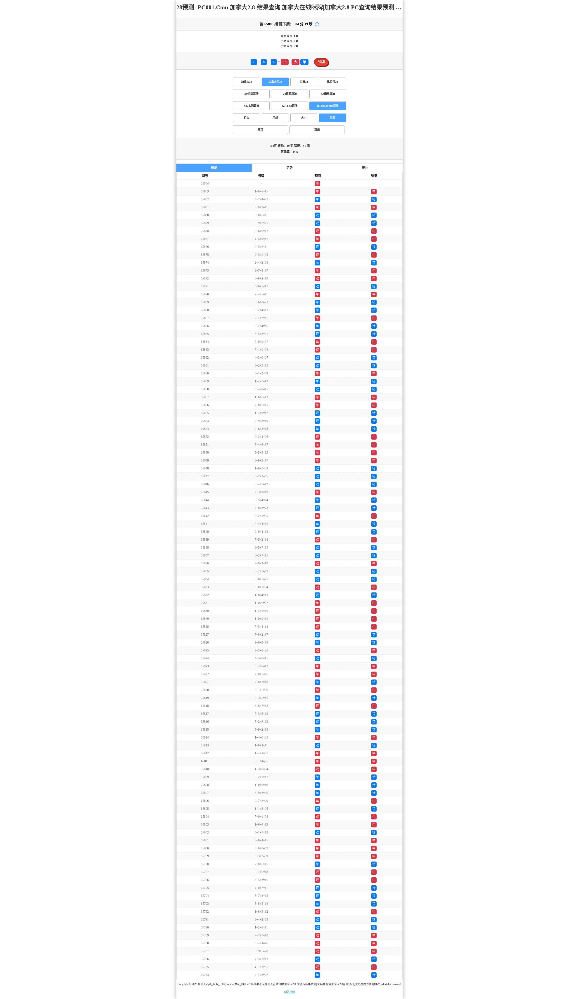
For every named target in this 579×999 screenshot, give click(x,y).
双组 (317, 129)
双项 (260, 129)
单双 (332, 117)
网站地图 (289, 992)
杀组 (275, 117)
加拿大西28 (275, 81)
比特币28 (332, 81)
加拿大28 (246, 81)
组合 (246, 117)
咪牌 (321, 62)
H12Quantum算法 (328, 105)
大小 (303, 117)
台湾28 (304, 81)
